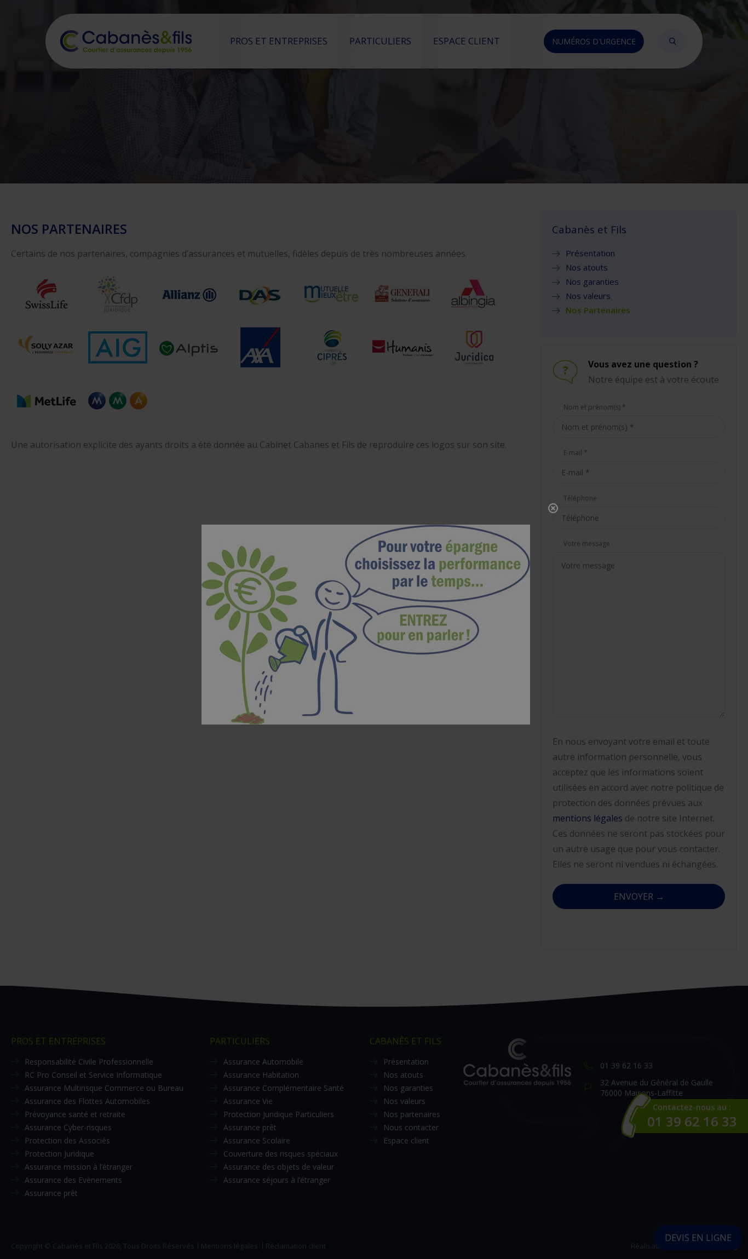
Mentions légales (229, 1246)
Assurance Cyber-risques (68, 1127)
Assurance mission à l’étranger (79, 1167)
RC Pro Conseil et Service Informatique (93, 1075)
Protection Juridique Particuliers (278, 1114)
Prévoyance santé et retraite (75, 1114)
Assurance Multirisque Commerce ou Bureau (104, 1088)
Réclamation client (296, 1246)
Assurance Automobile (263, 1061)
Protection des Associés (67, 1140)
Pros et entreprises (278, 41)
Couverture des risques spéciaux (280, 1153)
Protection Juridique (59, 1153)
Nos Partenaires (598, 309)
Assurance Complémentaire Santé (283, 1088)
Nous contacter (411, 1127)
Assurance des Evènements (73, 1180)
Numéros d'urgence (594, 41)
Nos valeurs (588, 295)
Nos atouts (587, 267)
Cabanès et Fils (405, 1041)
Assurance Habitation (261, 1075)
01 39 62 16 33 (626, 1065)
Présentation (590, 253)
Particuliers (380, 41)
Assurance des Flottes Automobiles (87, 1101)
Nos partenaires (411, 1114)
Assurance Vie (248, 1101)
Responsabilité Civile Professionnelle (89, 1061)
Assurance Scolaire (256, 1140)
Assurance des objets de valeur (278, 1167)
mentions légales (588, 818)
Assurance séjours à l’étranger (276, 1180)
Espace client (466, 41)
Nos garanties (592, 281)
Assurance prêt (51, 1193)
